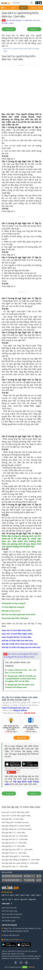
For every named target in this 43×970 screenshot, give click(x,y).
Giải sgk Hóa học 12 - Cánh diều (15, 836)
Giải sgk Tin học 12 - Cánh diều (14, 853)
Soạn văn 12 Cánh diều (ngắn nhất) (16, 815)
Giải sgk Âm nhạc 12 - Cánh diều (15, 866)
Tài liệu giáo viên (12, 880)
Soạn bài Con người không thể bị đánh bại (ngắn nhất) (21, 49)
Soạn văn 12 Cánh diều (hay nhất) (15, 812)
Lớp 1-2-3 (5, 895)
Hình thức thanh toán (10, 911)
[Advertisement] (21, 89)
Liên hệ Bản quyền (8, 921)
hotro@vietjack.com (16, 940)
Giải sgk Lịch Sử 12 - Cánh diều (14, 843)
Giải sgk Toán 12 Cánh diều (13, 819)
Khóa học (30, 880)
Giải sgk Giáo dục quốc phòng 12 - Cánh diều (20, 863)
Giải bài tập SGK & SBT (13, 876)
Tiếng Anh (32, 899)
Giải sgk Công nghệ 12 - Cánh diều (16, 856)
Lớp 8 (33, 895)
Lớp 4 (12, 895)
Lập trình (23, 899)
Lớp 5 (17, 895)
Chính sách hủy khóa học (11, 917)
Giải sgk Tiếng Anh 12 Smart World (16, 826)
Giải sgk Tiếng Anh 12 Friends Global (17, 829)
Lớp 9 (38, 895)
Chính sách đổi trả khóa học (12, 914)
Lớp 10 (4, 899)
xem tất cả (21, 738)
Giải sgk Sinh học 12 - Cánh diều (15, 839)
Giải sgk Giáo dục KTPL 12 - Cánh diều (17, 849)
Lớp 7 (28, 895)
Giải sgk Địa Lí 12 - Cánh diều (13, 846)
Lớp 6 (22, 895)
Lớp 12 (23, 8)
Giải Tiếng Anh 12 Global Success (15, 822)
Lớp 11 (13, 8)
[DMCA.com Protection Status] (30, 967)
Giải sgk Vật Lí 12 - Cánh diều (13, 832)
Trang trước (9, 29)
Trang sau (33, 29)
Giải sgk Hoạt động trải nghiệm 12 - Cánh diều (21, 859)
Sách (28, 876)
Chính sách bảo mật (9, 908)
